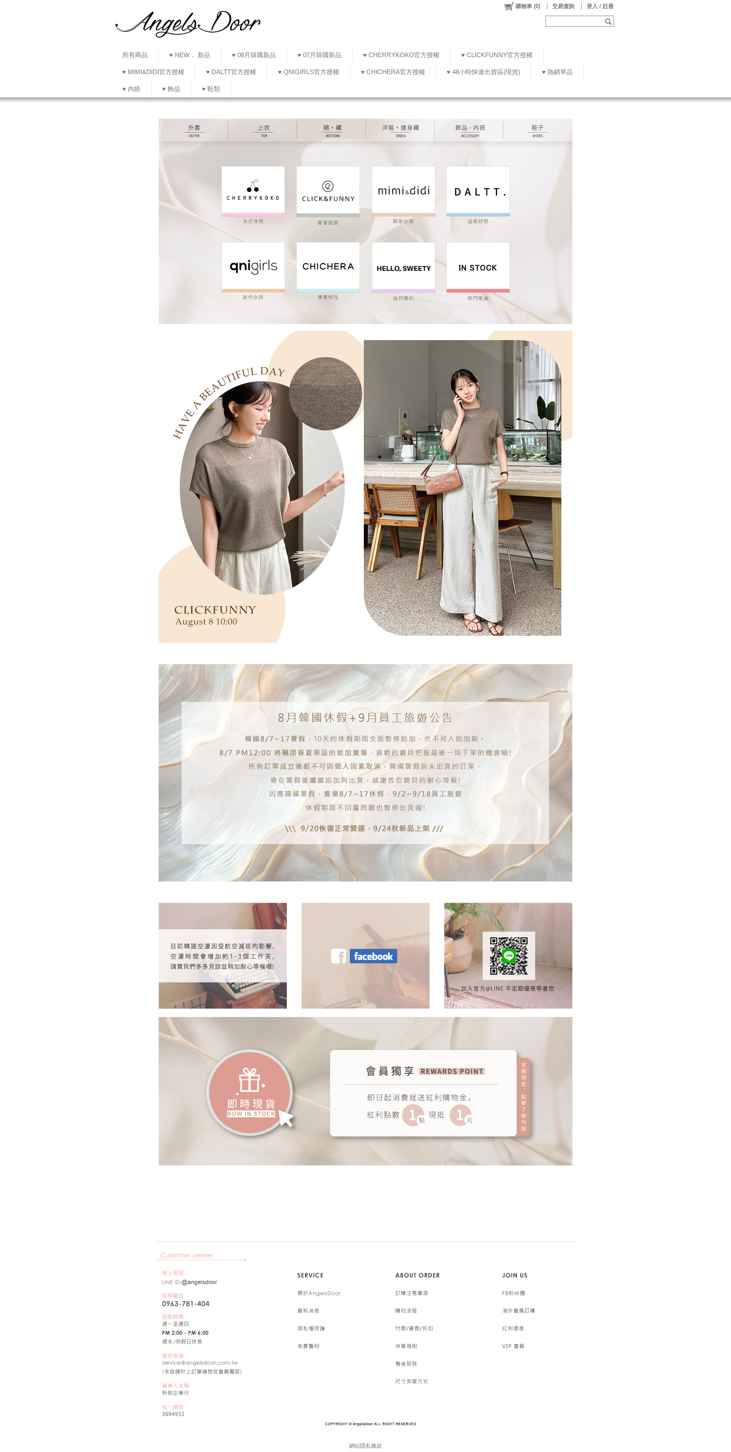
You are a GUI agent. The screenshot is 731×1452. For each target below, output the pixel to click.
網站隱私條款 (365, 1446)
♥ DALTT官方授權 (231, 71)
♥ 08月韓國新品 (254, 54)
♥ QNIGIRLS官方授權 (308, 71)
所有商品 (135, 54)
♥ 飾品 (171, 88)
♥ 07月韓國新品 (319, 54)
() (528, 6)
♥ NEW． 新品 (189, 54)
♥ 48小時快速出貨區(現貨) (483, 71)
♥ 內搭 (131, 88)
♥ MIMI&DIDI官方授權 (153, 71)
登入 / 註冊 (600, 6)
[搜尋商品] (609, 21)
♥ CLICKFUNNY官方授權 (497, 54)
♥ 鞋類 (211, 88)
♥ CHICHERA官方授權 (393, 71)
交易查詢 (563, 6)
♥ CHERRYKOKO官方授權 (401, 54)
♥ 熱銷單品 (557, 71)
